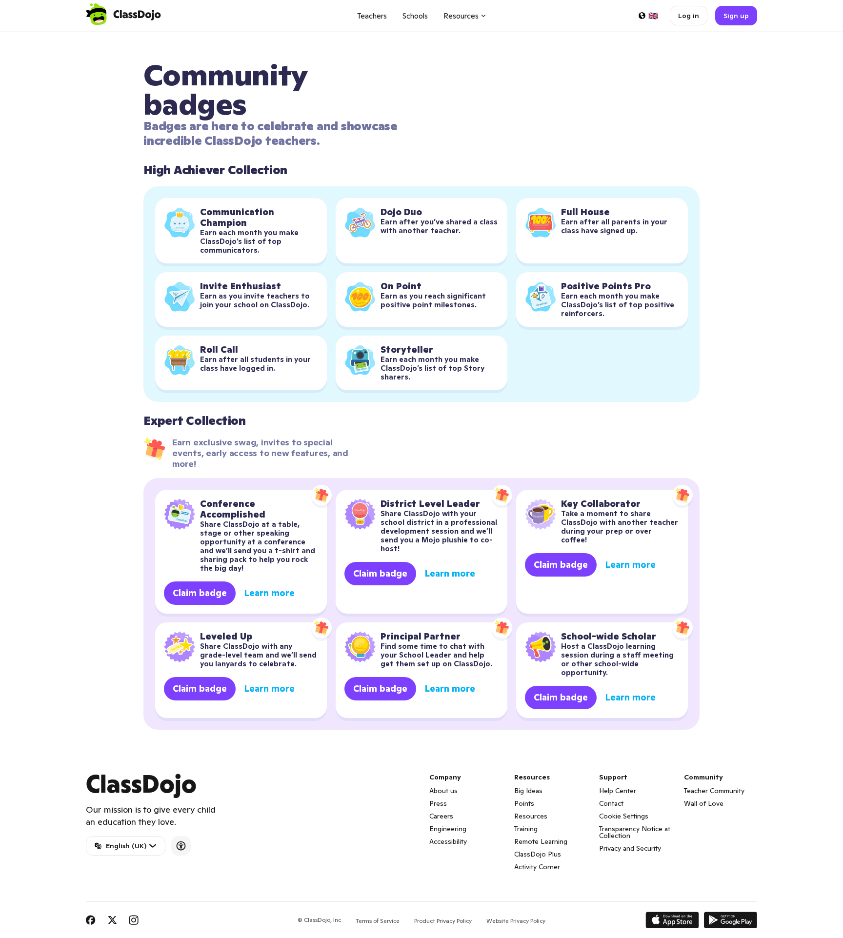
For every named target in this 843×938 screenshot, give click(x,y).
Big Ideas (528, 790)
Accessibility (448, 841)
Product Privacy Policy (443, 920)
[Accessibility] (181, 846)
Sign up (736, 15)
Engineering (447, 828)
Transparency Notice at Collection (634, 832)
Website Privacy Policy (515, 920)
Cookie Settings (623, 816)
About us (443, 790)
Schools (415, 15)
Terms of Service (378, 920)
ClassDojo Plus (537, 854)
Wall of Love (703, 803)
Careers (441, 816)
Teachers (372, 15)
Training (526, 828)
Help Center (617, 790)
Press (438, 803)
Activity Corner (537, 866)
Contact (611, 803)
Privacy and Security (630, 848)
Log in (688, 15)
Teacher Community (714, 790)
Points (524, 803)
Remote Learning (540, 841)
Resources (530, 816)
